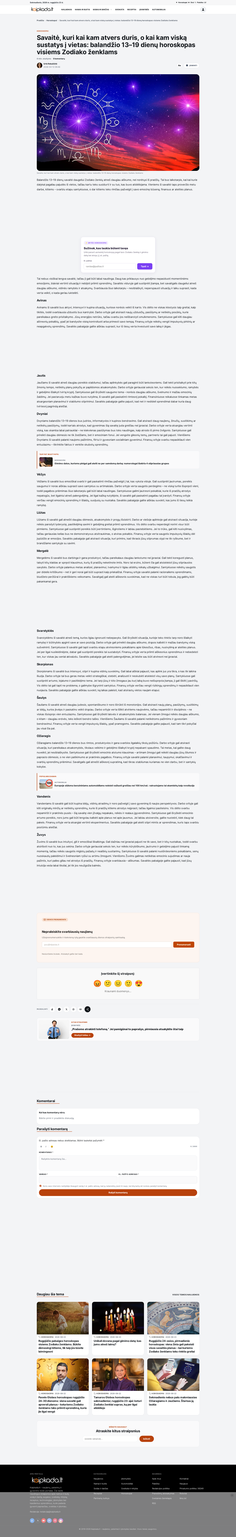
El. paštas (88, 261)
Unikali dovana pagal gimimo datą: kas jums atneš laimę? (117, 1342)
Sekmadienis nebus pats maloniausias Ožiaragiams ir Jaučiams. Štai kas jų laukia (173, 1401)
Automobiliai (159, 9)
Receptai (131, 9)
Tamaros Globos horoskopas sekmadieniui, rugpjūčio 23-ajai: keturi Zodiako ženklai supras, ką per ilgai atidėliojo (118, 1403)
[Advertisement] (118, 214)
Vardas (43, 1174)
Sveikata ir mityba (129, 1488)
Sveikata (119, 9)
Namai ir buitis (82, 9)
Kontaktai (184, 1479)
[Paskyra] (203, 9)
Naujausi (184, 1483)
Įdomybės (144, 9)
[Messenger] (59, 1009)
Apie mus (156, 1479)
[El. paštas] (80, 1009)
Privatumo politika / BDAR (191, 1488)
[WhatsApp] (73, 1009)
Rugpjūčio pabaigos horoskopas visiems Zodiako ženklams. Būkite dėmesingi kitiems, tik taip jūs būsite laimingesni (60, 1346)
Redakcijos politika (160, 1488)
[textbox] (118, 1163)
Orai (192, 2)
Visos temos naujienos (185, 1295)
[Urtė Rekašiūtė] (39, 65)
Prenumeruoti (184, 944)
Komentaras (46, 1152)
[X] (66, 1009)
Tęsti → (145, 266)
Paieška (200, 2)
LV (205, 2)
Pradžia (40, 20)
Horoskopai (182, 2)
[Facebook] (52, 1009)
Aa (179, 65)
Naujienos (66, 9)
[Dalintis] (88, 1009)
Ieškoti (146, 1438)
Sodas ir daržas (101, 9)
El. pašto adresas (129, 1174)
